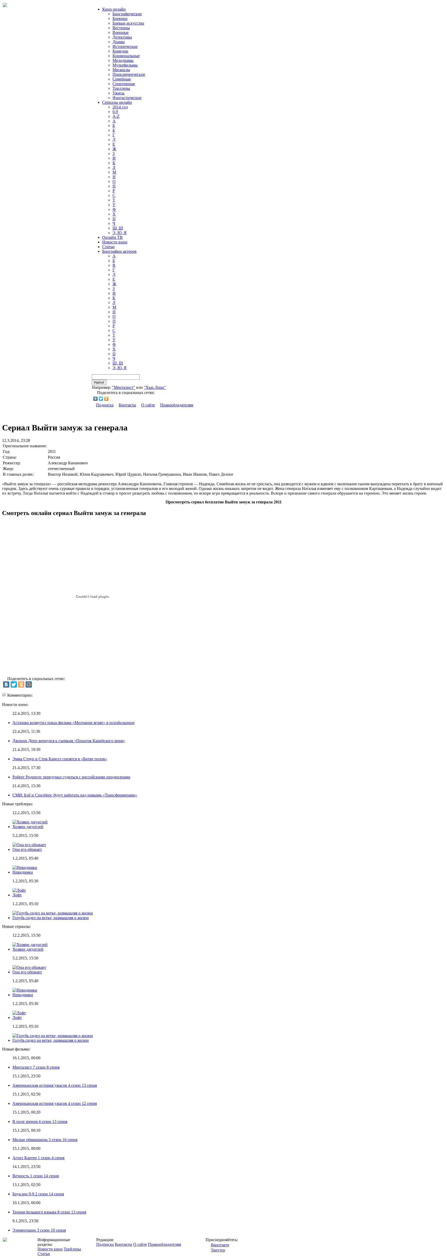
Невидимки (22, 872)
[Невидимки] (24, 990)
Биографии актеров (119, 251)
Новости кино (114, 242)
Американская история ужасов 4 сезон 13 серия (54, 1085)
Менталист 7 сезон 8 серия (35, 1067)
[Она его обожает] (29, 967)
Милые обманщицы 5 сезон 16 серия (44, 1139)
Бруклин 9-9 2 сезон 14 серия (38, 1194)
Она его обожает (27, 849)
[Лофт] (19, 1013)
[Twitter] (101, 398)
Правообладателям (176, 405)
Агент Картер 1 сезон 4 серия (38, 1158)
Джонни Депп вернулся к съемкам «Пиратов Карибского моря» (68, 741)
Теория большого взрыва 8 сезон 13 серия (49, 1212)
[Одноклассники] (106, 398)
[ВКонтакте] (95, 398)
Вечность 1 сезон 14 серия (35, 1176)
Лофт (17, 895)
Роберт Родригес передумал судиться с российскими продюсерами (71, 777)
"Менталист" (123, 387)
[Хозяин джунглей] (30, 944)
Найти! (99, 382)
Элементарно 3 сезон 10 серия (39, 1230)
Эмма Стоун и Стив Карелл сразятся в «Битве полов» (59, 759)
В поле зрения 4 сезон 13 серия (39, 1121)
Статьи (108, 246)
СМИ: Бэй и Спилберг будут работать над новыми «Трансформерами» (74, 795)
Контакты (127, 405)
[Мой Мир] (29, 684)
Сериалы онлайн (117, 102)
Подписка (105, 405)
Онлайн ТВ (112, 237)
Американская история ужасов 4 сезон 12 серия (54, 1103)
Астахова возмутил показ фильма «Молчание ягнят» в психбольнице (73, 722)
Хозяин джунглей (27, 826)
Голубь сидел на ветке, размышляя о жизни (50, 917)
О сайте (148, 405)
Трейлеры (72, 1249)
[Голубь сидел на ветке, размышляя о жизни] (52, 1035)
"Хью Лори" (155, 387)
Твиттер (218, 1250)
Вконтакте (220, 1245)
